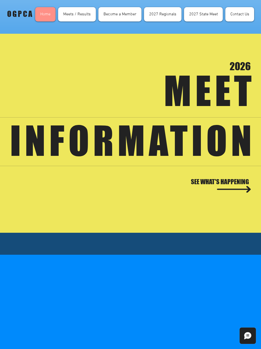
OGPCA (20, 13)
